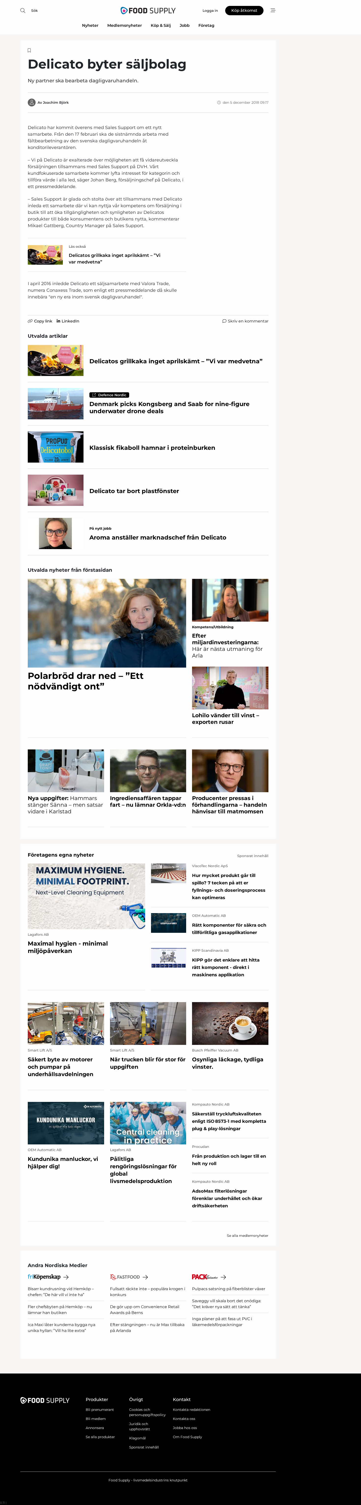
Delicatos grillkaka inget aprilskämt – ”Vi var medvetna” (114, 259)
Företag (206, 25)
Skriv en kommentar (248, 321)
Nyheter (90, 25)
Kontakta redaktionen (191, 1409)
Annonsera (95, 1428)
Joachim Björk (56, 102)
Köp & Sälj (161, 25)
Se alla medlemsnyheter (247, 1235)
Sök (34, 10)
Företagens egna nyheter (61, 855)
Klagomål (137, 1438)
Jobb (185, 25)
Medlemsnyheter (124, 25)
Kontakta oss (184, 1419)
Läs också (77, 246)
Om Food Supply (187, 1437)
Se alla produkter (100, 1437)
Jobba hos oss (185, 1428)
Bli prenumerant (100, 1409)
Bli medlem (96, 1419)
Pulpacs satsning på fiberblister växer (228, 1288)
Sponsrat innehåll (144, 1447)
